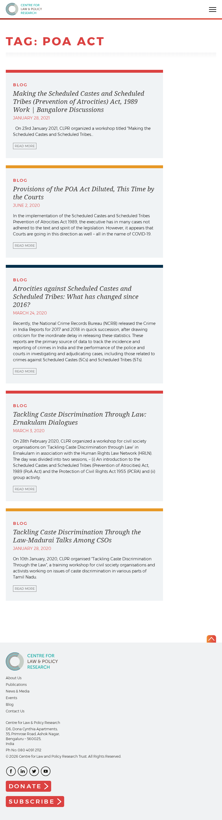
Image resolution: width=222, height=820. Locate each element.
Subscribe (32, 801)
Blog (10, 704)
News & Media (17, 691)
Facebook (11, 771)
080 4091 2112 (29, 750)
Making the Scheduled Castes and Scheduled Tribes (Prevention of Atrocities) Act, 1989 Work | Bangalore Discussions (78, 101)
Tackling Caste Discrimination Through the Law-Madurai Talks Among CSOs (77, 536)
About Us (13, 678)
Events (11, 698)
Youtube (45, 771)
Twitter (34, 771)
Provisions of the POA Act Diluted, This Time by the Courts (83, 193)
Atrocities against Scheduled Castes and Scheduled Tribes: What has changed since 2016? (75, 296)
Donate (25, 786)
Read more (25, 146)
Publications (16, 684)
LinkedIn (22, 771)
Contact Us (15, 711)
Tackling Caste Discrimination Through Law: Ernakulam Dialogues (79, 418)
